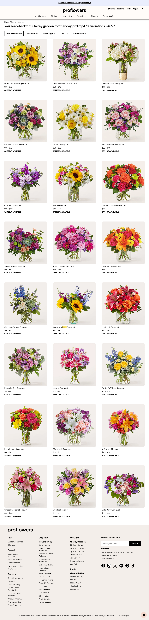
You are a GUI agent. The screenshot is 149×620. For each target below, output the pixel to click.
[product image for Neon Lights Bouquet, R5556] (123, 242)
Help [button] (129, 9)
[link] (25, 60)
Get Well (73, 564)
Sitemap (11, 545)
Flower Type (48, 33)
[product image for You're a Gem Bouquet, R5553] (25, 242)
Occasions (81, 16)
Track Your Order (15, 560)
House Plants (44, 577)
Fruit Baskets (44, 599)
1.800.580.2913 (107, 558)
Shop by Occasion (78, 542)
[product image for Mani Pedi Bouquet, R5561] (74, 425)
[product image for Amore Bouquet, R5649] (74, 364)
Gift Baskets (44, 593)
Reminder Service (15, 566)
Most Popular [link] (40, 16)
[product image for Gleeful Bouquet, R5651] (74, 121)
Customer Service (15, 542)
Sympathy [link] (67, 16)
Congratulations (77, 561)
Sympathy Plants (77, 551)
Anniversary (75, 558)
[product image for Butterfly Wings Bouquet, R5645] (123, 364)
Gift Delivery (44, 589)
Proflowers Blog (14, 602)
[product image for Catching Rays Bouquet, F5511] (74, 303)
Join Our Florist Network (14, 595)
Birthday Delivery (77, 545)
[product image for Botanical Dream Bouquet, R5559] (25, 121)
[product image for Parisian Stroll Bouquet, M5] (123, 60)
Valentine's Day (76, 576)
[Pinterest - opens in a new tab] (128, 566)
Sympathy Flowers (78, 548)
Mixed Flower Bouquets (44, 550)
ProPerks (11, 569)
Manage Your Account (13, 555)
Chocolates (44, 596)
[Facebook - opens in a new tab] (104, 566)
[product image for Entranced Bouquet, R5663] (123, 425)
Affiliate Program (15, 599)
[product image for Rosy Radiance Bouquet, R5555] (123, 121)
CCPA (91, 616)
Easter (73, 580)
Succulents (43, 586)
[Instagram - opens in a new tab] (110, 566)
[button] (111, 9)
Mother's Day (75, 583)
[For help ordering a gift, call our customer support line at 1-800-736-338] (74, 10)
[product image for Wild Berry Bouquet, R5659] (123, 486)
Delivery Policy (14, 585)
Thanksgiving (75, 586)
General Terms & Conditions (45, 616)
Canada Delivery (46, 565)
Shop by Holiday (77, 573)
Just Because (76, 555)
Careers (11, 581)
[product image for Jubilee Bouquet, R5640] (74, 486)
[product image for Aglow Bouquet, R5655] (74, 182)
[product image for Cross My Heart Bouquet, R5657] (25, 486)
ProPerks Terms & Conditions (67, 616)
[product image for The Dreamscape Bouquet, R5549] (74, 60)
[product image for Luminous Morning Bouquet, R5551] (25, 60)
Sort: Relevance (13, 33)
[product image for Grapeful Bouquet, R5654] (25, 182)
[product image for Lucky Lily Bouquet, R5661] (123, 303)
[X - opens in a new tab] (116, 566)
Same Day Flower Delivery (46, 555)
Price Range (78, 33)
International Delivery (44, 569)
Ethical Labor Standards (13, 589)
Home (6, 22)
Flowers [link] (94, 16)
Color (63, 33)
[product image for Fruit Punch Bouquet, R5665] (25, 425)
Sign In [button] (136, 9)
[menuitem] (40, 16)
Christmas (74, 589)
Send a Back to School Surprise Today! (74, 3)
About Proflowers (15, 578)
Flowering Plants (46, 580)
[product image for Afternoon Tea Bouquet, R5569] (74, 242)
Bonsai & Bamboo (46, 583)
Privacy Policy (84, 616)
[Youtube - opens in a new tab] (122, 566)
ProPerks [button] (120, 9)
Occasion (31, 33)
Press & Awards (14, 605)
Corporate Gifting (46, 602)
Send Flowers (44, 545)
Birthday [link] (54, 16)
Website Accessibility (26, 616)
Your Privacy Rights (102, 616)
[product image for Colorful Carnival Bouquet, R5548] (123, 182)
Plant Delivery (45, 574)
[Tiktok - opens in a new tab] (134, 566)
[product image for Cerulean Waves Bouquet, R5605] (25, 303)
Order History (14, 563)
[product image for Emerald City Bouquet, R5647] (25, 364)
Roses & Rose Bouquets (44, 561)
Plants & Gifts (108, 16)
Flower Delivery (45, 542)
